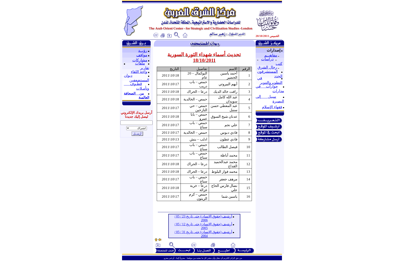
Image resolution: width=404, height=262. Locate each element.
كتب (279, 64)
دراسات (267, 59)
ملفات (140, 63)
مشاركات (139, 60)
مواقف (141, 55)
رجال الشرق (267, 67)
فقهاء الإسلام (272, 107)
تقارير (144, 68)
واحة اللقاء (139, 72)
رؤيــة (142, 51)
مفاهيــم (270, 55)
